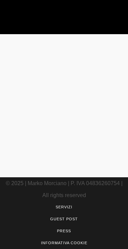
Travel (81, 110)
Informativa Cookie (64, 243)
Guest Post (64, 219)
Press (64, 231)
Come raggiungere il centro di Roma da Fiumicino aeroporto (64, 140)
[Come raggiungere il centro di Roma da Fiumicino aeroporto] (64, 71)
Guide (67, 110)
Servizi (64, 207)
